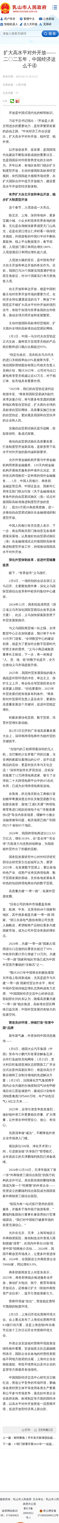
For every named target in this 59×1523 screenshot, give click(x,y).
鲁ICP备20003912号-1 (28, 1513)
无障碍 (47, 24)
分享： (6, 101)
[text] (22, 33)
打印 (27, 1429)
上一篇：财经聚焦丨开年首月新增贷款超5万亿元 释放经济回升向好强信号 (29, 1437)
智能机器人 (11, 24)
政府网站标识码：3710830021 (10, 1513)
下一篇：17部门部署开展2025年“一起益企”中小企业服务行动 (29, 1444)
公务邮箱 (48, 18)
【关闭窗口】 (45, 1429)
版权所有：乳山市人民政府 (15, 1499)
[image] (50, 33)
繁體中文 (29, 18)
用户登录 (9, 18)
